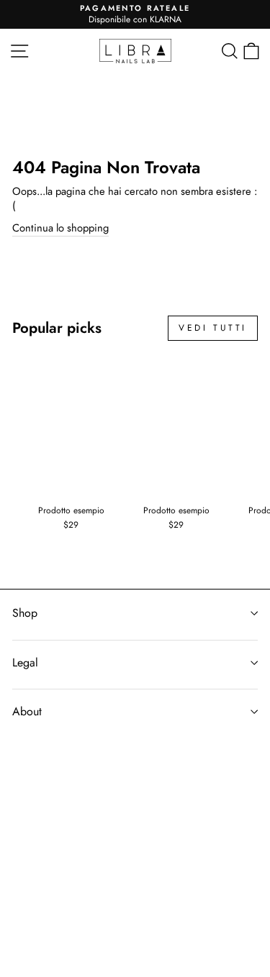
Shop (24, 613)
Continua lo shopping (60, 228)
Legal (25, 662)
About (27, 711)
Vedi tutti (213, 327)
